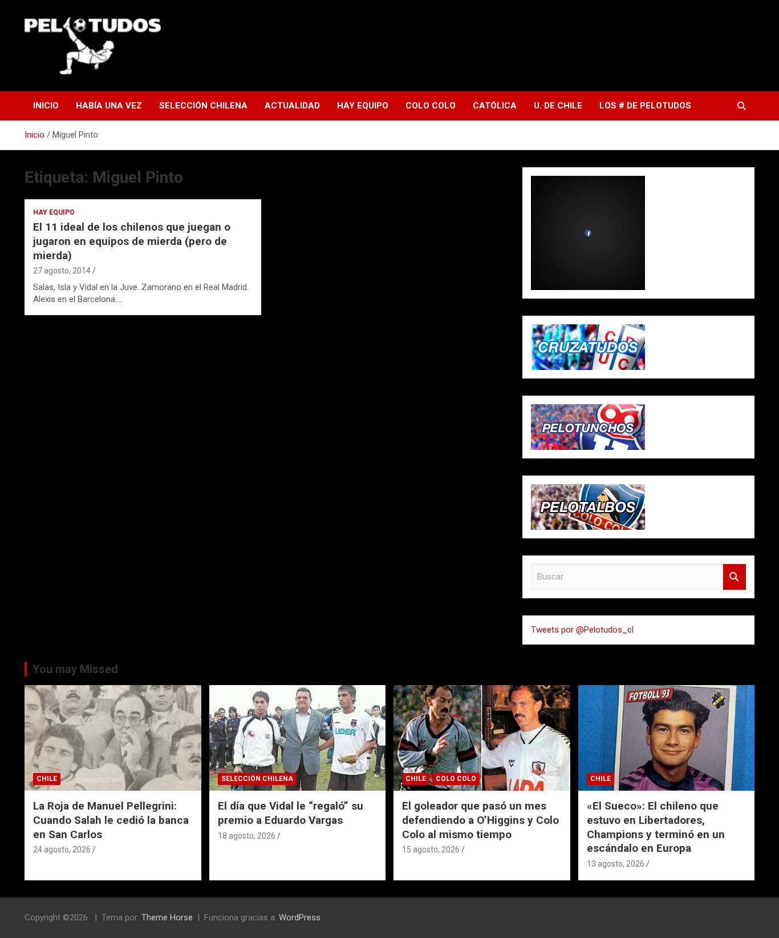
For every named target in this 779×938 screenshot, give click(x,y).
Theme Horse (167, 917)
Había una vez (109, 105)
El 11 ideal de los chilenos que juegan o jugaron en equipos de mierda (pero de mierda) (131, 240)
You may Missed (75, 669)
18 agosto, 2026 (246, 835)
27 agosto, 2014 (62, 270)
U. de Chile (558, 105)
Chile (46, 779)
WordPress (299, 917)
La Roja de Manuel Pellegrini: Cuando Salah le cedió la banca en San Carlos (111, 819)
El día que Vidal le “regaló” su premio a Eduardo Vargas (290, 813)
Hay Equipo (362, 105)
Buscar (734, 577)
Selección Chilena (203, 105)
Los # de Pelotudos (645, 105)
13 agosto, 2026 (615, 863)
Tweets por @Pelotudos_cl (582, 630)
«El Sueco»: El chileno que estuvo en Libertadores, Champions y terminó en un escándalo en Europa (656, 827)
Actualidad (292, 105)
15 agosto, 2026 (431, 849)
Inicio (46, 105)
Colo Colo (430, 105)
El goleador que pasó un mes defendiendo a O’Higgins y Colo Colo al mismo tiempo (480, 819)
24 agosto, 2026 (62, 849)
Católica (495, 105)
